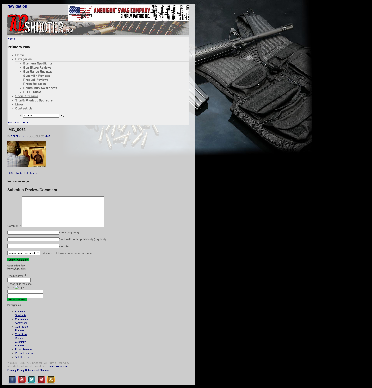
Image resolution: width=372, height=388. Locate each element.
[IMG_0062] (26, 166)
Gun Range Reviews (37, 71)
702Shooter (18, 136)
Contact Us (23, 108)
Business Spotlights (37, 63)
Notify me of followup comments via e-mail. (66, 252)
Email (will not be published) (82, 239)
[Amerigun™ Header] (128, 19)
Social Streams (26, 96)
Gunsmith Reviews (36, 76)
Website (64, 246)
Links (19, 104)
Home (19, 55)
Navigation (17, 6)
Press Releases (34, 84)
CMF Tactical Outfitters (22, 172)
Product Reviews (35, 80)
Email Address (15, 275)
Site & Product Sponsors (34, 100)
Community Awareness (40, 88)
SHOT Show (32, 92)
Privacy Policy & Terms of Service (28, 370)
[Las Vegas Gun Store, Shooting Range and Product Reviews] (40, 32)
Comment (14, 225)
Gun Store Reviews (37, 67)
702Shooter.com (57, 367)
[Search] (62, 115)
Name (69, 232)
